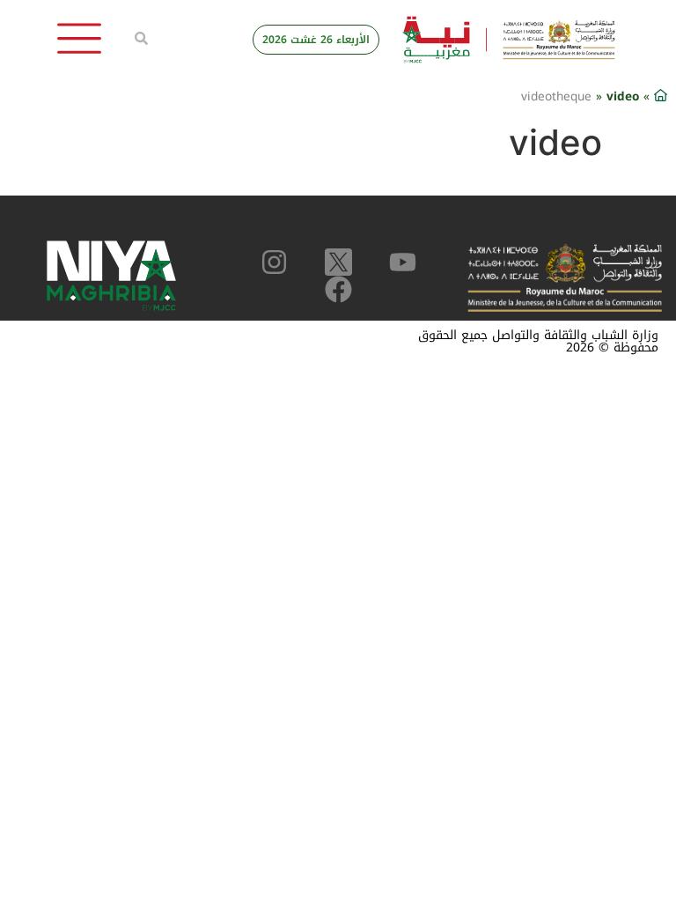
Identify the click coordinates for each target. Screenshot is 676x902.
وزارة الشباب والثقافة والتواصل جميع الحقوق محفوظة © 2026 (538, 341)
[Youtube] (402, 262)
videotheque (556, 96)
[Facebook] (338, 289)
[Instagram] (274, 262)
